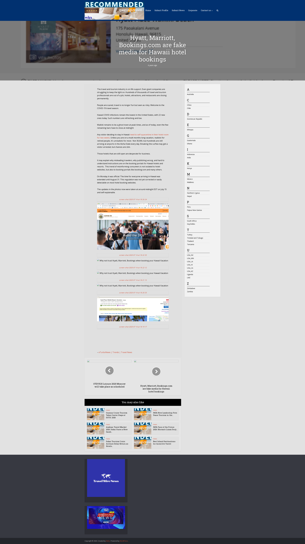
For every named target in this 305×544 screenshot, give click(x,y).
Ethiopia (190, 130)
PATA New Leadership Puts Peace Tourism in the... (165, 414)
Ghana (189, 143)
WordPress (124, 541)
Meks (108, 541)
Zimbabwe (191, 288)
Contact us (206, 10)
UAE (188, 277)
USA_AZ (190, 271)
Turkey (189, 235)
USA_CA (190, 268)
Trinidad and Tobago (195, 238)
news (108, 410)
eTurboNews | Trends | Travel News (115, 352)
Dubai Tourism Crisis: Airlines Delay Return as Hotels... (117, 443)
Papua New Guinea (194, 210)
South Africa (191, 221)
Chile (189, 108)
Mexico (190, 179)
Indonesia (191, 154)
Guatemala (191, 140)
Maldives (190, 182)
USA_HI (190, 265)
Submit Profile (161, 10)
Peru (189, 207)
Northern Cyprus (193, 193)
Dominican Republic (194, 119)
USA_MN (190, 258)
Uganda (190, 274)
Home (148, 10)
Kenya (189, 168)
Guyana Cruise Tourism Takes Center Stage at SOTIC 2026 (116, 415)
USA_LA (190, 261)
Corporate (192, 10)
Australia (190, 94)
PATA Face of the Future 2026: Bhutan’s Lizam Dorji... (165, 428)
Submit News (178, 10)
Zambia (190, 291)
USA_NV (190, 255)
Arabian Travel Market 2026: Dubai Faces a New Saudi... (116, 429)
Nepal (189, 196)
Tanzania (190, 244)
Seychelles (191, 224)
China (189, 105)
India (189, 157)
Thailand (190, 241)
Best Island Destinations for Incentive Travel (164, 442)
